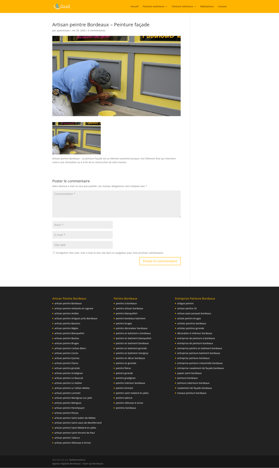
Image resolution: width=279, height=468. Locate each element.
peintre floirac (123, 368)
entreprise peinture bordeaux (193, 358)
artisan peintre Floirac (66, 363)
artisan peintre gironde (67, 368)
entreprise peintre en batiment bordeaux (199, 348)
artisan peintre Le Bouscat (69, 378)
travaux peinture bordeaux (191, 393)
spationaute (63, 30)
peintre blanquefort (126, 313)
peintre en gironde (126, 363)
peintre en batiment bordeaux (132, 343)
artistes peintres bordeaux (191, 323)
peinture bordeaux (187, 378)
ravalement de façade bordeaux (194, 388)
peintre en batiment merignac (132, 353)
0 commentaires (96, 30)
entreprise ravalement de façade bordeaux (200, 368)
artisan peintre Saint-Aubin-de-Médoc (75, 417)
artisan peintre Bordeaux (68, 303)
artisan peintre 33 (187, 308)
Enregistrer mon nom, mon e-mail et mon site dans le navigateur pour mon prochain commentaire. (110, 252)
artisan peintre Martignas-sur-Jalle (73, 397)
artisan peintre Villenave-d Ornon (73, 442)
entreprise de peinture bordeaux (195, 343)
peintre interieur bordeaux (130, 383)
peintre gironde (124, 373)
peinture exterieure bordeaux (193, 383)
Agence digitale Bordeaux (66, 463)
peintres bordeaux (126, 407)
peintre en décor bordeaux (130, 358)
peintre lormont (124, 388)
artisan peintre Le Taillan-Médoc (72, 388)
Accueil (135, 6)
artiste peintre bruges (189, 318)
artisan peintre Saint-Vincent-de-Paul (75, 432)
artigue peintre (185, 303)
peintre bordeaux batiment (130, 318)
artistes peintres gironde (190, 328)
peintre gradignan (126, 378)
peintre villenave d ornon (129, 402)
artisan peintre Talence (67, 437)
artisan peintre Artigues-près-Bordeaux (76, 318)
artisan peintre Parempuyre (70, 407)
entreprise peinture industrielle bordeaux (200, 363)
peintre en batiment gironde (131, 348)
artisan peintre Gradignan (69, 373)
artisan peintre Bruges (67, 343)
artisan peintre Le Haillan (68, 383)
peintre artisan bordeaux (129, 308)
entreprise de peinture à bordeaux (196, 338)
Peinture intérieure (182, 6)
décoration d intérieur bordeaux (194, 333)
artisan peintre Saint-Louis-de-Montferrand (78, 422)
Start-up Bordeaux (93, 463)
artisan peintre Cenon (66, 353)
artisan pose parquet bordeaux (194, 313)
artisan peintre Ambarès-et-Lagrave (74, 308)
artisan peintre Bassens (67, 323)
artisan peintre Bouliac (67, 338)
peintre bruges (124, 323)
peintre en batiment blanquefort (133, 338)
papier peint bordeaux (189, 373)
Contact (222, 6)
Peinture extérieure (153, 6)
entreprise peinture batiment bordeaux (198, 353)
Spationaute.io (77, 459)
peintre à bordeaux (126, 303)
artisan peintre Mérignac (68, 402)
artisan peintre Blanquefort (69, 333)
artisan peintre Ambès (67, 313)
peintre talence (124, 397)
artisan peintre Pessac (67, 412)
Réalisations (207, 6)
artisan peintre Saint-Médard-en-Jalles (75, 427)
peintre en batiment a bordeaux (133, 333)
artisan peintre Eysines (67, 358)
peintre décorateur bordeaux (131, 328)
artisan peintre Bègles (66, 328)
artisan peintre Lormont (67, 393)
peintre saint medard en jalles (132, 393)
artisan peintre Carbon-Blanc (70, 348)
